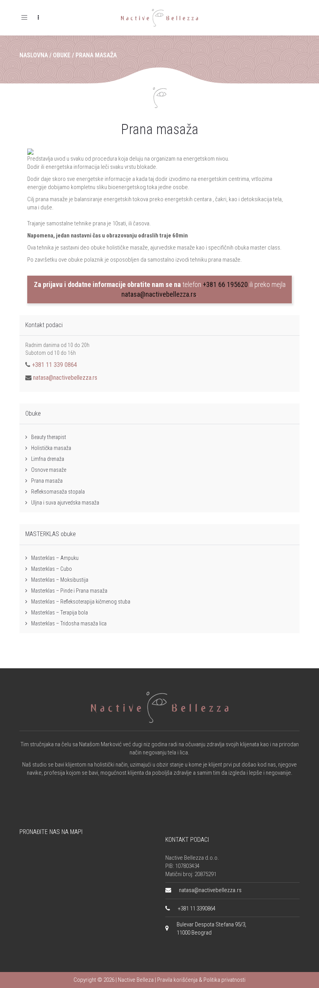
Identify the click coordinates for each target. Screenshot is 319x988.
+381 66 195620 (225, 284)
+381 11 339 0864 (54, 364)
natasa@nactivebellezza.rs (158, 294)
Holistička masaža (51, 448)
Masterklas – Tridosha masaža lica (69, 623)
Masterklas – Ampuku (55, 558)
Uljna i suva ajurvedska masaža (65, 502)
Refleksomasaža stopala (58, 492)
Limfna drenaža (47, 459)
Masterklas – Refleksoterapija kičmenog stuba (80, 601)
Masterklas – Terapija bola (59, 612)
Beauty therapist (48, 437)
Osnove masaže (48, 470)
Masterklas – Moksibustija (59, 580)
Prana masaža (159, 129)
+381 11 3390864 (197, 908)
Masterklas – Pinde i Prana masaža (69, 591)
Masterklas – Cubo (51, 569)
